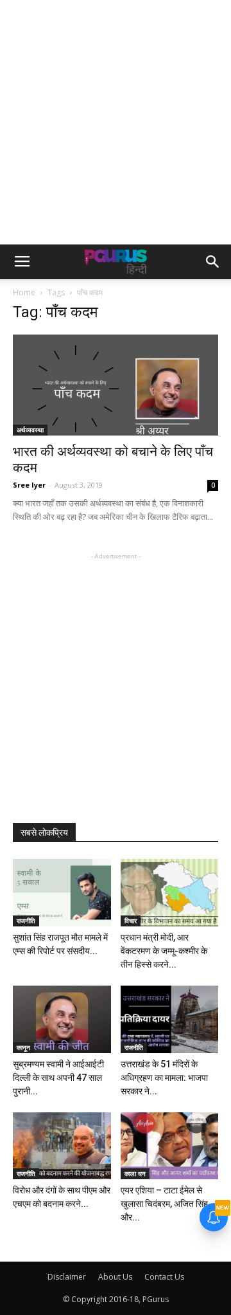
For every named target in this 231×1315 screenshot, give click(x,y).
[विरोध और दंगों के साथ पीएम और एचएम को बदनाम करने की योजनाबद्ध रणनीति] (62, 1146)
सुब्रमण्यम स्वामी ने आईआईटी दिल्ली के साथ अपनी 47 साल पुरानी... (58, 1077)
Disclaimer (66, 1276)
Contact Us (164, 1276)
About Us (115, 1276)
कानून (23, 1047)
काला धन (135, 1173)
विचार (130, 920)
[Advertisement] (115, 122)
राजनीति (26, 920)
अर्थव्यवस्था (30, 429)
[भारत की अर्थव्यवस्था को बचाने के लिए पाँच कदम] (115, 385)
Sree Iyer (29, 485)
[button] (213, 261)
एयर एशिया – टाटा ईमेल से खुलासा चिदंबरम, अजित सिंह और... (164, 1203)
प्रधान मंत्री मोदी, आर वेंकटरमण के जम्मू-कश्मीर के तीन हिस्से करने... (164, 951)
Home (24, 292)
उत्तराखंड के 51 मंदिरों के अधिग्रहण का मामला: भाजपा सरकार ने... (164, 1077)
